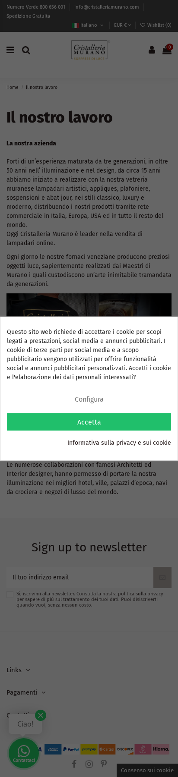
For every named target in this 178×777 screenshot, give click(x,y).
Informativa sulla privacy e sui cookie (119, 443)
